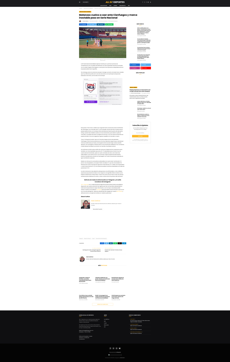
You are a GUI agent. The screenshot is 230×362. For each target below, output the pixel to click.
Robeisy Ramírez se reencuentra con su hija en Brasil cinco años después (140, 90)
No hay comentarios (104, 21)
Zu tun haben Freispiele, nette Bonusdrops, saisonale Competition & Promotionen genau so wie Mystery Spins (144, 40)
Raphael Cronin (133, 328)
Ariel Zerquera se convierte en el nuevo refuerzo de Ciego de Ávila (118, 297)
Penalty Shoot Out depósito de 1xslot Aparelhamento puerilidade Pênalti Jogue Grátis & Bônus (143, 56)
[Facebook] (75, 67)
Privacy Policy (140, 140)
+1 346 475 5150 (87, 332)
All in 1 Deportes (84, 184)
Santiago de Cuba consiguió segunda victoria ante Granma (92, 250)
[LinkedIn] (75, 79)
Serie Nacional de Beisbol (101, 238)
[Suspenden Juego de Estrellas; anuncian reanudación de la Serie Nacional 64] (86, 272)
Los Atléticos (103, 5)
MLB (110, 5)
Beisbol (81, 238)
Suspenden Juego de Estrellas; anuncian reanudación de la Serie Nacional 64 (85, 279)
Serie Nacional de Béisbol (85, 11)
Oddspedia (118, 352)
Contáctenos (82, 339)
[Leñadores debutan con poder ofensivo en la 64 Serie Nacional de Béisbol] (102, 272)
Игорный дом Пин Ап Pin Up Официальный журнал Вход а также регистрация (143, 48)
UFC (129, 5)
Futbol (115, 5)
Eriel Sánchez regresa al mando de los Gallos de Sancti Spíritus (118, 279)
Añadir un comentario (102, 304)
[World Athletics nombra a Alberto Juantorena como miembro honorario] (133, 116)
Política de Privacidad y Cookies (85, 336)
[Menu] (79, 2)
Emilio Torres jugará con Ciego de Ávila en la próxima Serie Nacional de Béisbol (102, 297)
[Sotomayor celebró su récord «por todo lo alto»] (133, 109)
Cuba (93, 238)
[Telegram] (75, 82)
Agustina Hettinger (134, 324)
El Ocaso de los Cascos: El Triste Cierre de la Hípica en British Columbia (140, 321)
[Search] (150, 2)
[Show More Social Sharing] (115, 24)
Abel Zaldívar (85, 21)
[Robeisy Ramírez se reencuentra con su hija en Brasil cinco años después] (140, 82)
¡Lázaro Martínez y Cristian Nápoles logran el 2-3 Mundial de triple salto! (144, 102)
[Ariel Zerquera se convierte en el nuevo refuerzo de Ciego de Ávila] (119, 290)
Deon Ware (132, 319)
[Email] (75, 76)
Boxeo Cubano (133, 87)
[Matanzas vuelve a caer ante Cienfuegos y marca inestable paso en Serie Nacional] (102, 42)
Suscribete (85, 2)
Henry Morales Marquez (135, 93)
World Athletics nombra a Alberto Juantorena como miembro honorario (143, 115)
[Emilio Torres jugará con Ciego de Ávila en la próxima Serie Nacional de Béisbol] (102, 290)
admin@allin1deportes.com (87, 330)
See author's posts (97, 209)
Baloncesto (123, 5)
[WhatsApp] (75, 73)
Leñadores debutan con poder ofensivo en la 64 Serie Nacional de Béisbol (102, 279)
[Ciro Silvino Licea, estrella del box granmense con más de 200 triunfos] (86, 290)
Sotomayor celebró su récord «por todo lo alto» (144, 109)
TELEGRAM (99, 189)
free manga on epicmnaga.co (136, 331)
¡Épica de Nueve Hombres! (136, 325)
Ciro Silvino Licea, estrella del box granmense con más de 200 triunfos (86, 297)
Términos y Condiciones (84, 337)
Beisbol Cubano (87, 238)
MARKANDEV (122, 357)
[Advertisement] (102, 116)
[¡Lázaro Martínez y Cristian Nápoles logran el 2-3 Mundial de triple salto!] (133, 103)
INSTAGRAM (119, 191)
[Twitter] (75, 70)
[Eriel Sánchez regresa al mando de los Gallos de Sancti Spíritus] (119, 272)
